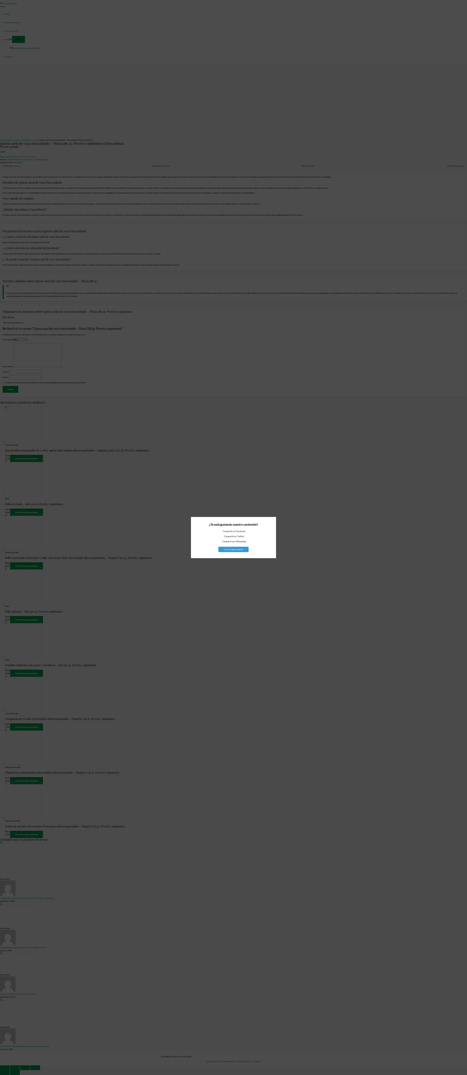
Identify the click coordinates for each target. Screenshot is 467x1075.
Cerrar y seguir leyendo (233, 549)
